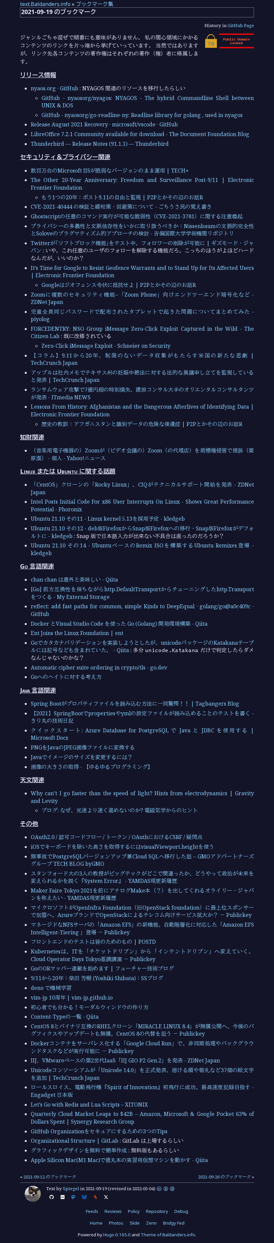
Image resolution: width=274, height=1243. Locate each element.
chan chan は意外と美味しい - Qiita (74, 579)
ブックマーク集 (94, 4)
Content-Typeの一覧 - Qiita (65, 1016)
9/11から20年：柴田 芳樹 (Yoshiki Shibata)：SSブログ (97, 978)
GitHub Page (241, 25)
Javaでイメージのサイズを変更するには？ (82, 757)
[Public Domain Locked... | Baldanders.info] (229, 46)
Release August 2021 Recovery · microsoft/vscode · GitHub (104, 124)
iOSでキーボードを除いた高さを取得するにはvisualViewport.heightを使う (122, 846)
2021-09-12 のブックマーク (49, 1177)
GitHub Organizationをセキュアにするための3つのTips (99, 1131)
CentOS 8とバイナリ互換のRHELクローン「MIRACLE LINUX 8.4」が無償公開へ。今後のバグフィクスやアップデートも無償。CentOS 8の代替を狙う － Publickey (142, 1030)
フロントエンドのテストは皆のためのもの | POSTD (93, 941)
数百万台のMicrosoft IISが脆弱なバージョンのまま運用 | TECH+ (110, 170)
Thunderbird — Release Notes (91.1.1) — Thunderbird (100, 143)
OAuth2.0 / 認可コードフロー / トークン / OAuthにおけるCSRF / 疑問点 (116, 837)
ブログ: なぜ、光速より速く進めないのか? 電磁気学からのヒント (119, 810)
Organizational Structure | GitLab (74, 1140)
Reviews (113, 1211)
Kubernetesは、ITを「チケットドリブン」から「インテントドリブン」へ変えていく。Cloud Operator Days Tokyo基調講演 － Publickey (142, 955)
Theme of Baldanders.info (168, 1235)
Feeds (92, 1211)
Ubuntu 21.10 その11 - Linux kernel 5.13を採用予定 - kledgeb (108, 518)
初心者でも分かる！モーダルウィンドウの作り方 (89, 1007)
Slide (135, 1223)
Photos (116, 1223)
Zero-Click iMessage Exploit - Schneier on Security (105, 345)
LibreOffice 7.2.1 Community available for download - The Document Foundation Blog (140, 134)
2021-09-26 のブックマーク (224, 1177)
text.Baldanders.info (45, 4)
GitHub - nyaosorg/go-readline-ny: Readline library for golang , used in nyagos (142, 115)
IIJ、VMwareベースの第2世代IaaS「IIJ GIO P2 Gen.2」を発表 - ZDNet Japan (125, 1060)
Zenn (151, 1223)
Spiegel (71, 1188)
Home (96, 1223)
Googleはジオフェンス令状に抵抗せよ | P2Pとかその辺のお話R (118, 285)
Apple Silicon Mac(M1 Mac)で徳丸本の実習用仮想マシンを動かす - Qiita (119, 1160)
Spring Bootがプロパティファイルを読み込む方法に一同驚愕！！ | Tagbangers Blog (135, 703)
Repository (157, 1211)
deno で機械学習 (51, 988)
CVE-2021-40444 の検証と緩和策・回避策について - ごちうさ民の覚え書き (121, 206)
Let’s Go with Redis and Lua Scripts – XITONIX (89, 1104)
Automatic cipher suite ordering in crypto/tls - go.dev (99, 667)
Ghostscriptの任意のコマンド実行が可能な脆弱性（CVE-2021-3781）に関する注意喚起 (137, 216)
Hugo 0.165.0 (117, 1235)
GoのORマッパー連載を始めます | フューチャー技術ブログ (102, 968)
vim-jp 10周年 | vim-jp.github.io (72, 997)
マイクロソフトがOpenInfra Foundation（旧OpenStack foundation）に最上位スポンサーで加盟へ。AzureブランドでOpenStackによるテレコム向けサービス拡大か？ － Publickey (142, 911)
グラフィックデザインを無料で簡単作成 (79, 1150)
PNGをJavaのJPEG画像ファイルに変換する (83, 747)
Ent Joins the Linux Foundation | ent (77, 633)
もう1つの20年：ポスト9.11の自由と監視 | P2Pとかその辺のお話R (122, 197)
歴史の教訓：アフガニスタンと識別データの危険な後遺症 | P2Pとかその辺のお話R (141, 424)
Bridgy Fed (173, 1223)
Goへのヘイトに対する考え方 (66, 677)
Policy (134, 1211)
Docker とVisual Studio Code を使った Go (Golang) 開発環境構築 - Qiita (119, 623)
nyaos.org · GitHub (54, 88)
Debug (181, 1211)
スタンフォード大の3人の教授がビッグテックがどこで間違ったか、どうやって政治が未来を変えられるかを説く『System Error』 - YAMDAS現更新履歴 (142, 877)
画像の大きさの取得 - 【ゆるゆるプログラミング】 (92, 766)
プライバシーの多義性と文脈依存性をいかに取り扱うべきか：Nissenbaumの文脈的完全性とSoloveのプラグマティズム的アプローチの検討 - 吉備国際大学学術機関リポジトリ (142, 229)
